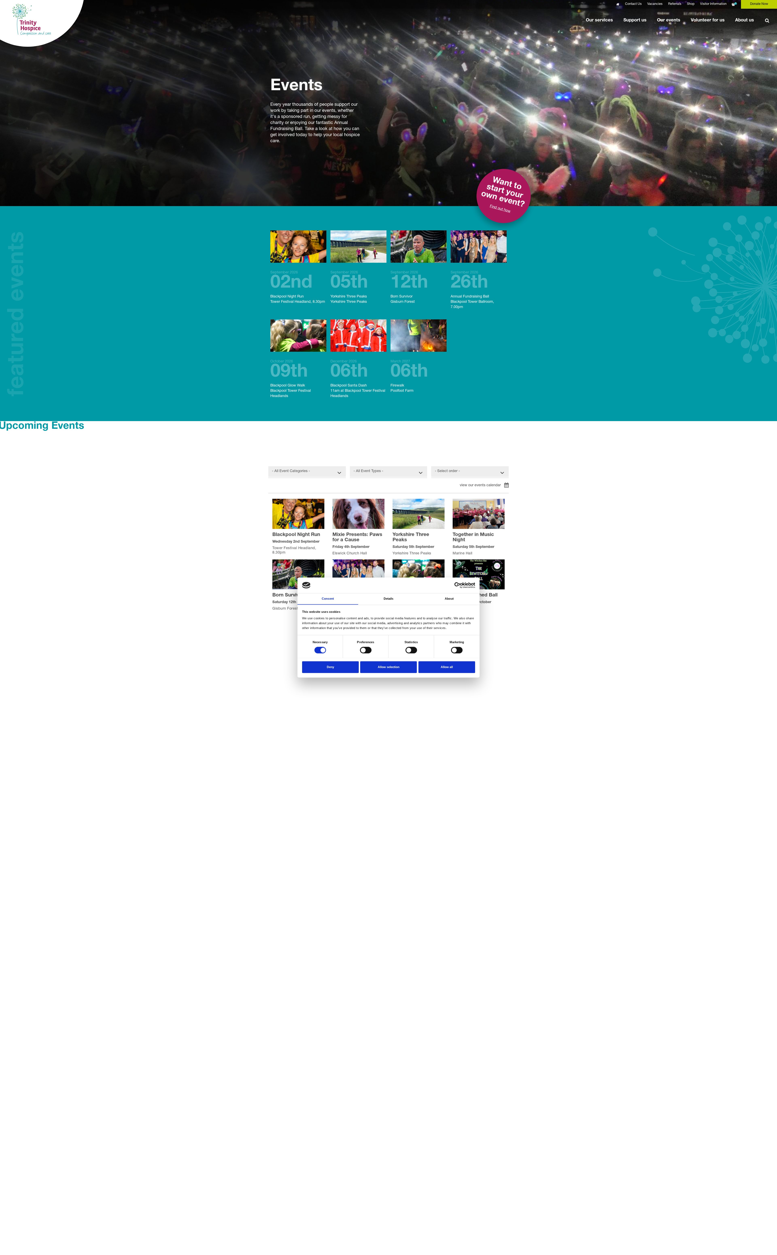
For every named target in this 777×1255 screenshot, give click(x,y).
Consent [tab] (328, 598)
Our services (599, 20)
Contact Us (633, 4)
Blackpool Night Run (297, 287)
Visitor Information (713, 4)
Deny (330, 667)
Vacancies (654, 4)
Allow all (447, 667)
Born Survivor (409, 287)
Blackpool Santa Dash (357, 379)
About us (744, 20)
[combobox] (307, 472)
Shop (690, 4)
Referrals (674, 4)
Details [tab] (389, 598)
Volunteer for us (708, 20)
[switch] (366, 650)
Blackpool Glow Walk (290, 379)
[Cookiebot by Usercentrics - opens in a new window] (457, 585)
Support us (634, 20)
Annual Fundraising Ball (472, 290)
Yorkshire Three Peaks (349, 287)
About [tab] (449, 598)
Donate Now (759, 4)
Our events (668, 20)
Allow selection (388, 667)
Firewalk (409, 376)
